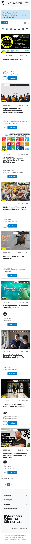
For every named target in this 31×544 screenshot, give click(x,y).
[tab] (5, 78)
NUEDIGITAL (7, 495)
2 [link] (8, 485)
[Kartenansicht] (28, 22)
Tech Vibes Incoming (10, 508)
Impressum (15, 528)
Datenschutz (23, 528)
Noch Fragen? (8, 500)
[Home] (3, 3)
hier (14, 17)
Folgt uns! (7, 504)
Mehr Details (12, 78)
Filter (5, 22)
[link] (7, 29)
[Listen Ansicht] (24, 22)
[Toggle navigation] (26, 3)
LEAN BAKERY (17, 539)
